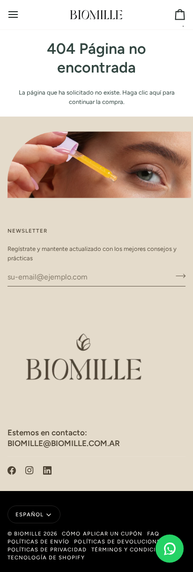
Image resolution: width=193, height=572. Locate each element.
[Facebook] (11, 470)
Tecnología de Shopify (46, 557)
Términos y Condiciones (132, 549)
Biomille (28, 533)
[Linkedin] (47, 470)
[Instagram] (29, 470)
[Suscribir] (178, 275)
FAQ (153, 533)
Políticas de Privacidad (47, 549)
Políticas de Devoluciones (119, 541)
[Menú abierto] (21, 14)
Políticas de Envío (38, 541)
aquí (155, 92)
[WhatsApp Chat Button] (170, 549)
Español (29, 514)
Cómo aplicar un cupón (102, 533)
